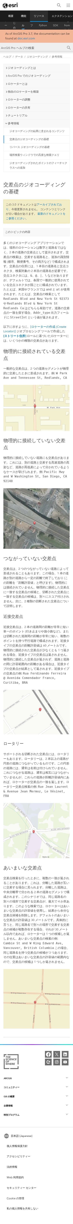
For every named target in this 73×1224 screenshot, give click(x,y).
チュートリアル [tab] (18, 115)
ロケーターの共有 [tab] (19, 107)
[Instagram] (56, 1062)
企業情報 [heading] (8, 1105)
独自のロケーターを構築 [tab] (23, 91)
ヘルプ (23, 25)
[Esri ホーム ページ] (10, 5)
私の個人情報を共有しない (22, 1208)
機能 (23, 16)
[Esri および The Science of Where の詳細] (11, 1062)
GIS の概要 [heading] (9, 1096)
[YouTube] (65, 1062)
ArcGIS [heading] (8, 1078)
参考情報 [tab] (13, 123)
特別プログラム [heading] (11, 1114)
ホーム (5, 25)
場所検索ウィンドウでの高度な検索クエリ (34, 155)
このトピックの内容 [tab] (17, 232)
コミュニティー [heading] (11, 1087)
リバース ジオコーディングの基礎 (30, 147)
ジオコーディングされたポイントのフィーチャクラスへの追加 (38, 165)
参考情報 (57, 56)
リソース (39, 16)
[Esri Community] (48, 1062)
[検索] (59, 5)
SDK (55, 25)
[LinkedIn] (65, 1054)
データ (19, 56)
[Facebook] (48, 1054)
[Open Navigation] (68, 5)
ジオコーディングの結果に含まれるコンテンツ (37, 131)
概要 (10, 16)
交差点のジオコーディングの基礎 (29, 139)
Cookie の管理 (15, 1198)
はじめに (14, 25)
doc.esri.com (26, 38)
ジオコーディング (37, 56)
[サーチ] (69, 48)
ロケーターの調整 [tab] (19, 99)
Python (43, 25)
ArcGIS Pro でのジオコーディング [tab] (29, 75)
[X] (56, 1054)
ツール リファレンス (31, 25)
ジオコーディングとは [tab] (22, 68)
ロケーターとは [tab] (18, 84)
